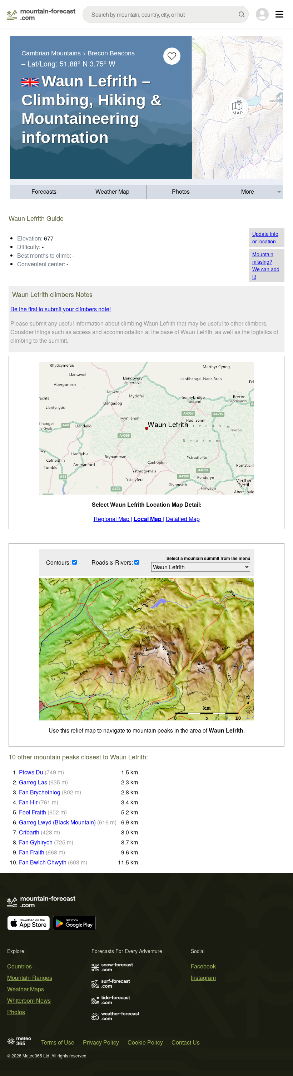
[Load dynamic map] (237, 107)
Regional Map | (113, 519)
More (247, 191)
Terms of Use (57, 1042)
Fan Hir (28, 802)
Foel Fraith (32, 812)
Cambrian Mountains (51, 53)
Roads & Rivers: (112, 562)
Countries (19, 966)
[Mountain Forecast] (41, 14)
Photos (181, 191)
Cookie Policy (145, 1042)
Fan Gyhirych (36, 842)
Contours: (59, 562)
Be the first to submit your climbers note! (60, 309)
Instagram (203, 977)
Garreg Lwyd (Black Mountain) (57, 822)
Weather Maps (25, 989)
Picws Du (31, 772)
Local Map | (149, 519)
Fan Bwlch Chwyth (42, 862)
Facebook (203, 966)
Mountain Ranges (29, 977)
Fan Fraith (31, 852)
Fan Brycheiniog (39, 792)
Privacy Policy (101, 1042)
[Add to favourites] (171, 56)
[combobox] (166, 14)
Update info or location (265, 237)
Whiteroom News (29, 1000)
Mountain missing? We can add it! (265, 265)
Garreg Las (33, 782)
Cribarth (29, 832)
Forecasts (43, 191)
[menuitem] (44, 192)
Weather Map (112, 191)
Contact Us (186, 1042)
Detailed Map (183, 519)
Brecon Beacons (111, 53)
